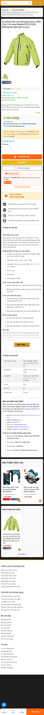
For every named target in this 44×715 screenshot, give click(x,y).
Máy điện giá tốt (6, 622)
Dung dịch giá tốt (6, 631)
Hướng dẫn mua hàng (8, 581)
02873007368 (17, 197)
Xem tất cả (22, 554)
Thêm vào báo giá (23, 168)
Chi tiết (38, 113)
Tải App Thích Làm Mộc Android (12, 607)
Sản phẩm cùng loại (12, 462)
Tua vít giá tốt (5, 628)
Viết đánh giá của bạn (10, 93)
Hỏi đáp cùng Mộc (7, 668)
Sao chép (8, 182)
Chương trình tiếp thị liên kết (10, 587)
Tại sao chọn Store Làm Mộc (11, 599)
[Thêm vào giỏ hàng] (19, 500)
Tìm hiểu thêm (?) (8, 141)
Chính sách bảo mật (8, 573)
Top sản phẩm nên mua (9, 662)
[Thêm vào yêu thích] (39, 68)
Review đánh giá (6, 651)
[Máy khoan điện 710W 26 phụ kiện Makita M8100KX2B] (11, 477)
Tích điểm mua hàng (8, 602)
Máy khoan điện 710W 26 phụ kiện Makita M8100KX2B (11, 489)
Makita (13, 98)
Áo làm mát (9, 95)
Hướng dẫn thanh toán (8, 578)
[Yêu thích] (35, 3)
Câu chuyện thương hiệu (9, 657)
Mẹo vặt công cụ (6, 659)
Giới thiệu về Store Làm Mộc (10, 596)
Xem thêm (21, 345)
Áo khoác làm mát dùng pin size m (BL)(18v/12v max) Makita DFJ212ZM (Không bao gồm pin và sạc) (11, 538)
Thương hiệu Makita (17, 10)
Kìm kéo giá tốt (6, 625)
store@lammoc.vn (16, 420)
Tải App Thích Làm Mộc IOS (10, 610)
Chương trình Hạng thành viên (11, 604)
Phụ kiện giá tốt (6, 633)
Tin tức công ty (6, 665)
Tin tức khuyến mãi (7, 648)
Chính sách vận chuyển (8, 576)
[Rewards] (4, 704)
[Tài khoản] (40, 3)
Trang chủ (5, 10)
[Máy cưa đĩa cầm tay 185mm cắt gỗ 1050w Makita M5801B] (32, 477)
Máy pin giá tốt (6, 620)
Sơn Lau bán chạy (7, 639)
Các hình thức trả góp (8, 584)
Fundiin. (12, 136)
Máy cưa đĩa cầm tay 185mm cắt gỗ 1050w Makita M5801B (31, 489)
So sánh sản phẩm (7, 654)
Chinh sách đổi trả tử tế (9, 570)
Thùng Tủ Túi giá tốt (7, 636)
